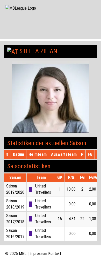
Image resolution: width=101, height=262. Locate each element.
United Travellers (43, 189)
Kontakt (54, 253)
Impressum (38, 253)
